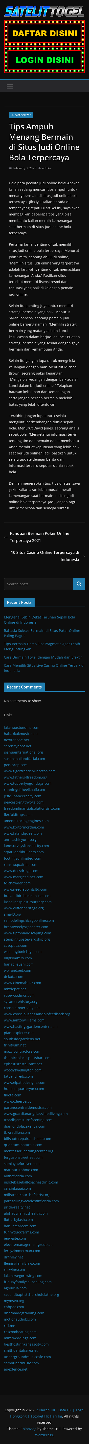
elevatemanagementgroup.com (30, 1244)
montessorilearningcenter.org (28, 1151)
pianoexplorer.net (19, 1032)
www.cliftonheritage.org (24, 908)
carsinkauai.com (17, 1188)
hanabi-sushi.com (19, 964)
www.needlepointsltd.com (25, 889)
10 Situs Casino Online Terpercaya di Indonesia (45, 556)
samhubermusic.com (21, 1363)
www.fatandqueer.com (23, 833)
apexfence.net (15, 1369)
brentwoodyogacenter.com (26, 926)
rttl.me (9, 1325)
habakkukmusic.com (21, 733)
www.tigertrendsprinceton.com (30, 771)
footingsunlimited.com (22, 858)
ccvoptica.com (15, 945)
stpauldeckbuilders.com (24, 852)
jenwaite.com (15, 1238)
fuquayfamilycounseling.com (28, 1281)
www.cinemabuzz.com (22, 982)
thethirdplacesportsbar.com (27, 1057)
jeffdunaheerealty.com (22, 796)
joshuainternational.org (23, 752)
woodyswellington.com (23, 1070)
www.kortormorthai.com (24, 827)
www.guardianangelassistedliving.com (36, 1113)
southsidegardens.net (22, 1039)
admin (46, 168)
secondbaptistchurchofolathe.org (31, 1294)
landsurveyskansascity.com (26, 845)
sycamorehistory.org (21, 1001)
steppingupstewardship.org (27, 939)
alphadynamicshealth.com (26, 1213)
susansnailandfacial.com (24, 758)
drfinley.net (13, 1257)
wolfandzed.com (17, 970)
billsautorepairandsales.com (27, 1138)
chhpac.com (14, 1306)
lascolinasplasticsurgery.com (28, 902)
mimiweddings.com (20, 1338)
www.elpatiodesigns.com (24, 1082)
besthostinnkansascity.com (26, 1344)
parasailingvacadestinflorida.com (31, 1201)
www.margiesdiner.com (23, 877)
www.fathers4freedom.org (25, 777)
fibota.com (12, 1095)
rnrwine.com (14, 1269)
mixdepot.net (15, 989)
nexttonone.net (16, 739)
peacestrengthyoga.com (24, 802)
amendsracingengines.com (26, 820)
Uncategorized (21, 115)
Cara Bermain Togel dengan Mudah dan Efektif (43, 657)
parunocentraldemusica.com (28, 1107)
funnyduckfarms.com (21, 1232)
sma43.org (12, 914)
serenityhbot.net (17, 746)
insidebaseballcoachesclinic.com (31, 1182)
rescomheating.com (20, 1331)
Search (79, 584)
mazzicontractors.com (22, 1051)
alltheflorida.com (18, 1176)
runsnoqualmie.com (20, 864)
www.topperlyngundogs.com (27, 783)
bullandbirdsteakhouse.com (27, 895)
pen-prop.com (15, 764)
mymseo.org (14, 1300)
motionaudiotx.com (20, 1319)
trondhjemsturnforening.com (28, 1119)
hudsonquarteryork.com (24, 1088)
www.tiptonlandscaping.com (27, 933)
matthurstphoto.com (21, 1169)
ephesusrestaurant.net (23, 1064)
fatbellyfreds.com (18, 1076)
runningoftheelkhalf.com (24, 789)
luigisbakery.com (18, 958)
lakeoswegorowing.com (23, 1275)
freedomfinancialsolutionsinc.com (32, 808)
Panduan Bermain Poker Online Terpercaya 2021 (39, 537)
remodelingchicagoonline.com (29, 920)
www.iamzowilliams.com (24, 1020)
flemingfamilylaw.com (22, 1263)
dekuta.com (13, 976)
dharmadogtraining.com (24, 1313)
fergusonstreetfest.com (23, 1157)
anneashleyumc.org (20, 839)
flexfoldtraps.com (18, 814)
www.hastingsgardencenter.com (31, 1026)
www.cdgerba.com (19, 1101)
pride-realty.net (17, 1207)
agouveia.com (15, 1288)
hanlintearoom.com (20, 1226)
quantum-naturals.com (23, 1144)
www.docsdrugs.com (21, 870)
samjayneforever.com (22, 1163)
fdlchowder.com (17, 883)
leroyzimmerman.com (22, 1250)
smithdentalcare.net (21, 1350)
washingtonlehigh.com (23, 951)
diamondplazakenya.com (24, 1126)
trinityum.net (15, 1045)
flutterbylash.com (18, 1219)
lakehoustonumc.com (21, 727)
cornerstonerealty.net (22, 1007)
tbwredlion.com (17, 1132)
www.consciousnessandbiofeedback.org (37, 1014)
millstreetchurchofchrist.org (27, 1194)
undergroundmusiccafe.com (27, 1356)
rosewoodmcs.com (19, 995)
